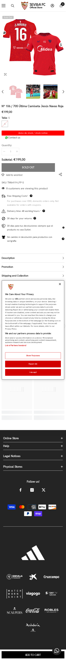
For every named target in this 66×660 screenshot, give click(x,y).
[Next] (63, 91)
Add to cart (33, 655)
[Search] (13, 6)
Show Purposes (33, 355)
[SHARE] (59, 174)
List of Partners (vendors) (15, 345)
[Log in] (52, 6)
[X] (43, 490)
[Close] (59, 284)
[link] (17, 412)
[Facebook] (20, 490)
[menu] (3, 6)
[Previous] (2, 91)
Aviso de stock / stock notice (33, 133)
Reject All (33, 364)
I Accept (33, 372)
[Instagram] (32, 490)
